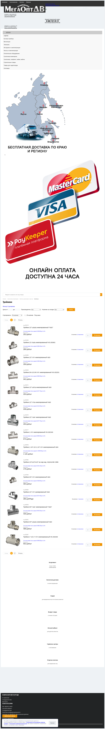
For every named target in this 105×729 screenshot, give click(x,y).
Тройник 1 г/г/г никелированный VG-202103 (38, 432)
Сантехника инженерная (10, 56)
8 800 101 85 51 (50, 4)
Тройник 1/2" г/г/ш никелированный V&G (37, 402)
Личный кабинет (7, 708)
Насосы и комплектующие (11, 50)
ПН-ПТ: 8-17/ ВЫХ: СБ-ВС (10, 15)
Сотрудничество (7, 699)
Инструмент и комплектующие (12, 47)
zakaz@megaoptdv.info (52, 5)
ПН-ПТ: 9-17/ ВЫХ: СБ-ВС (10, 27)
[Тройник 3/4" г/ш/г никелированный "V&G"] (13, 510)
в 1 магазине (80, 499)
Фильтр (5, 306)
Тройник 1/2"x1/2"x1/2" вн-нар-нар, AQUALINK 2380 (40, 462)
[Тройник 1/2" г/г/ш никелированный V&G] (13, 405)
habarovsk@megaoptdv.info (10, 28)
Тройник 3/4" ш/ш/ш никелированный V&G (37, 522)
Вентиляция (7, 41)
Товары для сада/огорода (11, 65)
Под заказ (37, 315)
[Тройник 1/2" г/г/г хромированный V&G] (13, 495)
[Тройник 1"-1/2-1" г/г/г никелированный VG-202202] (13, 540)
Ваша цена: (25, 332)
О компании (5, 698)
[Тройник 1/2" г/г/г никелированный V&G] (13, 361)
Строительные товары (10, 62)
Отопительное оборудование (12, 53)
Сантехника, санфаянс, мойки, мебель (14, 59)
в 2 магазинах (80, 334)
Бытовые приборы (9, 38)
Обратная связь (9, 716)
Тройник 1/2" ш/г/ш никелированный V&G (37, 387)
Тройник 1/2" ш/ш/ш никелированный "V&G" (38, 327)
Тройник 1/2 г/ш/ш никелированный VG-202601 (39, 342)
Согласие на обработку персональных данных (15, 714)
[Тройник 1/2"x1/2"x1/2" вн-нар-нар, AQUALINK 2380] (13, 465)
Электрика (6, 44)
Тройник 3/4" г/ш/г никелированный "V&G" (37, 507)
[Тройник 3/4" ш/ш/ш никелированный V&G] (13, 525)
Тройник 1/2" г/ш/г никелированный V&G (37, 417)
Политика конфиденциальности (11, 712)
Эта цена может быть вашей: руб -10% (34, 331)
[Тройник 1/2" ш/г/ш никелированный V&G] (13, 390)
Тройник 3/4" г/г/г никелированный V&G (36, 477)
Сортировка (11, 306)
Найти (71, 309)
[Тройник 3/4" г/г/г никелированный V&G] (13, 480)
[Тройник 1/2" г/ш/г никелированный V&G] (13, 420)
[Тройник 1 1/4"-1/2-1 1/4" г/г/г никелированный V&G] (13, 450)
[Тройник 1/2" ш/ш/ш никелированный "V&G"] (13, 331)
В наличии (30, 315)
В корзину (97, 335)
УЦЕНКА (6, 35)
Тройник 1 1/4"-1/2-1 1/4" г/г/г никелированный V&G (40, 447)
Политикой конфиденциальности (18, 723)
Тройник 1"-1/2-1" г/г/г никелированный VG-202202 (40, 537)
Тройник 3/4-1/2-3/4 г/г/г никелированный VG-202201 (41, 372)
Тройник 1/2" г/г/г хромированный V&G (36, 492)
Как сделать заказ (7, 706)
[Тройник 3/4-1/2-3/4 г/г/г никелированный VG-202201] (13, 376)
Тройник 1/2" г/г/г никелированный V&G (36, 357)
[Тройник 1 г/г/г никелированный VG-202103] (13, 435)
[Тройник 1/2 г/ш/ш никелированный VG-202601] (13, 346)
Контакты (5, 701)
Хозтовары (7, 68)
